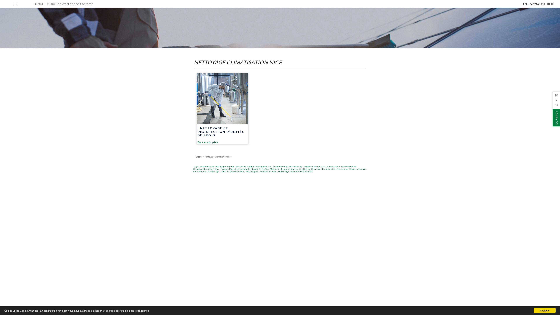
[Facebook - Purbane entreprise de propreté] (549, 4)
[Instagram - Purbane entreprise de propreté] (552, 4)
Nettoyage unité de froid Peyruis (295, 171)
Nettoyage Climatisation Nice (261, 171)
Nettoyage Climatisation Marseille (226, 171)
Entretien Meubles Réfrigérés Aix (253, 166)
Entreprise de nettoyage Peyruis (217, 166)
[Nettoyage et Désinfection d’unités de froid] (222, 98)
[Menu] (15, 4)
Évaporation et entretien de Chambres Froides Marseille (250, 169)
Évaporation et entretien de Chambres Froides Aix (299, 166)
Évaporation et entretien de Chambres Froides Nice (308, 169)
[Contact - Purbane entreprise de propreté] (556, 101)
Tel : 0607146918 (534, 4)
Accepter (545, 310)
